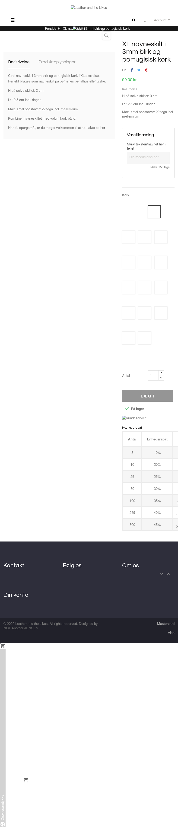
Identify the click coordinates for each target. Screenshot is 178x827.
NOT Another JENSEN (20, 627)
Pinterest (146, 70)
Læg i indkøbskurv (147, 397)
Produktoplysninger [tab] (57, 62)
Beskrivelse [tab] (19, 62)
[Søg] (133, 19)
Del (132, 70)
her (102, 127)
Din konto (15, 595)
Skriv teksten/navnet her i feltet (146, 146)
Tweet (139, 70)
